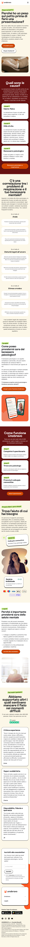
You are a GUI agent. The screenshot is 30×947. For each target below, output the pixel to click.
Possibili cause (8, 45)
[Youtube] (12, 918)
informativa (11, 875)
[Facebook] (2, 918)
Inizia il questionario (15, 493)
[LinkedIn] (9, 918)
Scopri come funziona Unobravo (14, 389)
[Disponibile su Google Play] (17, 912)
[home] (6, 3)
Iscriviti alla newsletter (11, 651)
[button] (27, 2)
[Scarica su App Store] (6, 912)
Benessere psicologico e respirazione (15, 166)
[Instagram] (6, 918)
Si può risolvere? (9, 51)
